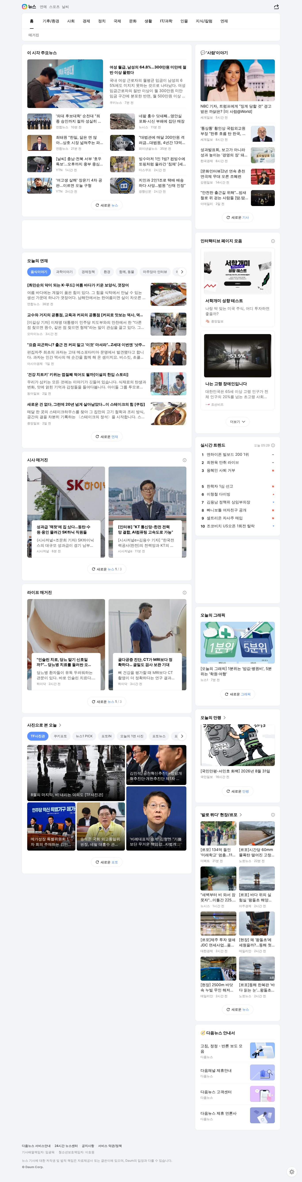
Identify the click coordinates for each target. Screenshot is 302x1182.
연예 (43, 6)
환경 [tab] (107, 272)
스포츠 (54, 6)
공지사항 (88, 1146)
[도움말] (184, 460)
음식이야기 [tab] (39, 272)
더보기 (235, 422)
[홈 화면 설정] (292, 1172)
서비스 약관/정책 (110, 1146)
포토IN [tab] (106, 736)
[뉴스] (32, 6)
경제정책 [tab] (88, 272)
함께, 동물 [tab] (126, 272)
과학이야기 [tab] (64, 272)
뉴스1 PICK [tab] (84, 736)
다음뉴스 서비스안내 (36, 1146)
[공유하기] (275, 6)
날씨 (65, 6)
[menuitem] (32, 21)
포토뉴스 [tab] (159, 736)
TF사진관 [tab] (38, 736)
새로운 (109, 205)
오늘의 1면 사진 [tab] (131, 736)
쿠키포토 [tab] (60, 736)
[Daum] (25, 6)
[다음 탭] (182, 271)
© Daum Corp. (33, 1167)
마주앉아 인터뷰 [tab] (155, 272)
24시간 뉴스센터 (66, 1146)
